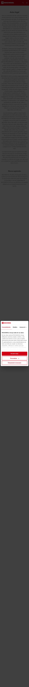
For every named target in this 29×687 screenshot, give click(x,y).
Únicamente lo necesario (14, 362)
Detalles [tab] (15, 327)
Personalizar (13, 358)
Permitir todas (14, 353)
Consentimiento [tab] (6, 327)
